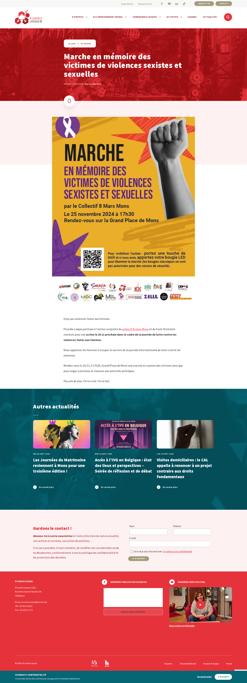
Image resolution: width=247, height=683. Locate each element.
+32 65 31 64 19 (25, 606)
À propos (77, 17)
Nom (131, 526)
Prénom (177, 526)
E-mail (132, 538)
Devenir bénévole (188, 663)
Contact (224, 4)
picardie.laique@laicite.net (34, 602)
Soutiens (168, 663)
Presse (229, 663)
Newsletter (204, 4)
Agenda (192, 17)
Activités (172, 17)
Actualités (210, 17)
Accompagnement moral (108, 17)
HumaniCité (145, 4)
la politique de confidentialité (177, 551)
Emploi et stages (211, 663)
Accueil (71, 43)
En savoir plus (204, 677)
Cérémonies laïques (145, 17)
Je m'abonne (138, 559)
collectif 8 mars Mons (135, 329)
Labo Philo (127, 4)
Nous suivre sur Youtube (182, 626)
